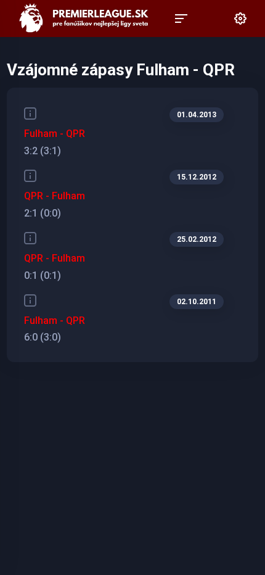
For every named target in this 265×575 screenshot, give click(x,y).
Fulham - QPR (54, 133)
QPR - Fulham (54, 196)
